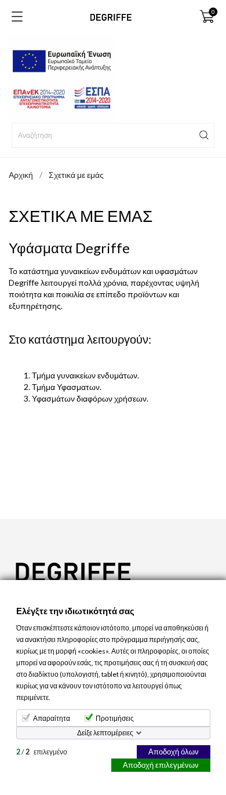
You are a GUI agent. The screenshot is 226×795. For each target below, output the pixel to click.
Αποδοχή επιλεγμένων (161, 765)
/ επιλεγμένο (41, 751)
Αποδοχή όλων (173, 751)
